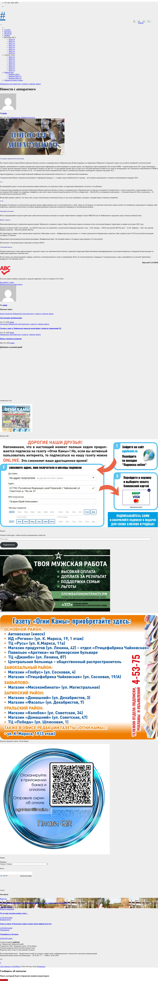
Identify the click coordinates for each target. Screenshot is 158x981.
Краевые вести (5, 919)
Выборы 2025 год (15, 76)
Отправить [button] (4, 980)
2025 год (12, 51)
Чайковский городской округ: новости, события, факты (20, 84)
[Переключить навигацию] (1, 24)
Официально (9, 72)
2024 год (12, 49)
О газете (7, 30)
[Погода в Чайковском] (16, 874)
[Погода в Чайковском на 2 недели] (26, 875)
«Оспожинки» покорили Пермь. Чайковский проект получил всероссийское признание (33, 903)
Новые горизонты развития (11, 339)
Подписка (8, 34)
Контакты (8, 32)
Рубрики (3, 862)
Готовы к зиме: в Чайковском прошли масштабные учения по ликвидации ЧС (30, 328)
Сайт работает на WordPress (10, 966)
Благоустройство (6, 314)
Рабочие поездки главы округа (11, 284)
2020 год (12, 41)
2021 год (12, 43)
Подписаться (9, 545)
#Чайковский (15, 117)
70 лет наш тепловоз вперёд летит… (14, 913)
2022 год (12, 45)
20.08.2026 (4, 938)
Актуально (4, 324)
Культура (3, 899)
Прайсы (7, 35)
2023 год (12, 47)
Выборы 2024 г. (14, 74)
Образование (5, 930)
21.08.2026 (4, 907)
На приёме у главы (7, 282)
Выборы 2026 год (15, 78)
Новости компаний (7, 909)
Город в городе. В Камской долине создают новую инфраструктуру (26, 924)
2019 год (12, 39)
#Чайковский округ (28, 117)
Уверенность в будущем (9, 934)
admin (4, 113)
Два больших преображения (11, 318)
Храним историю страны (13, 80)
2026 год (12, 53)
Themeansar (41, 966)
